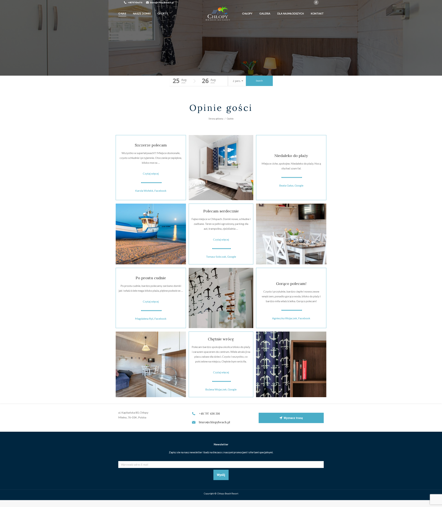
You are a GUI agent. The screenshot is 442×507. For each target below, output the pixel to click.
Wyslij (221, 475)
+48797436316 (135, 2)
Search (259, 80)
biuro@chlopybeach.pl (162, 2)
